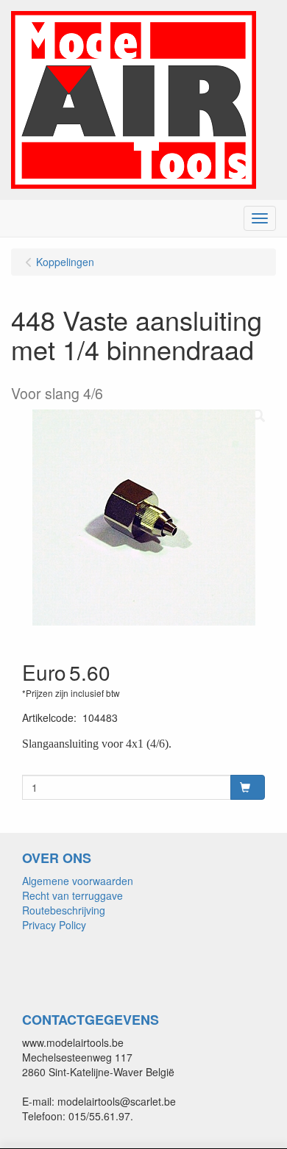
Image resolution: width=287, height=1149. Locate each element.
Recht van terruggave (72, 895)
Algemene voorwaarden (77, 880)
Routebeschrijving (63, 910)
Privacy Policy (54, 924)
